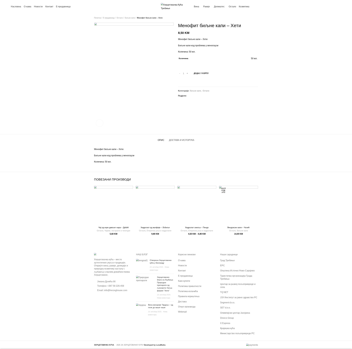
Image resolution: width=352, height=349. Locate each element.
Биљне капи (130, 18)
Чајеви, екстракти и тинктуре (117, 231)
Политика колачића (188, 291)
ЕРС (222, 265)
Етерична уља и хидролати (159, 231)
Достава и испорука (181, 140)
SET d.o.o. (225, 307)
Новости (182, 265)
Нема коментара (163, 298)
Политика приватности (189, 286)
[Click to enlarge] (99, 123)
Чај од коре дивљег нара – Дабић (113, 227)
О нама (181, 260)
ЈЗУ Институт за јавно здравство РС (238, 297)
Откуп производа (186, 306)
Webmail (182, 312)
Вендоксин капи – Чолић (238, 227)
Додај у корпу (201, 73)
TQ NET (224, 292)
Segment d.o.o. (227, 302)
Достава (182, 301)
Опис (161, 140)
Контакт (182, 270)
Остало (120, 18)
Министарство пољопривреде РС (237, 333)
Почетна (97, 18)
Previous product (251, 18)
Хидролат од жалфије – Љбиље (155, 227)
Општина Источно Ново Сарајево (237, 270)
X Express (225, 323)
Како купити (184, 281)
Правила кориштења (188, 296)
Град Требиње (227, 260)
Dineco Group (227, 318)
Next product (256, 18)
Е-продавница (109, 18)
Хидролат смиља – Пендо (197, 227)
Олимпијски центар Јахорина (235, 313)
